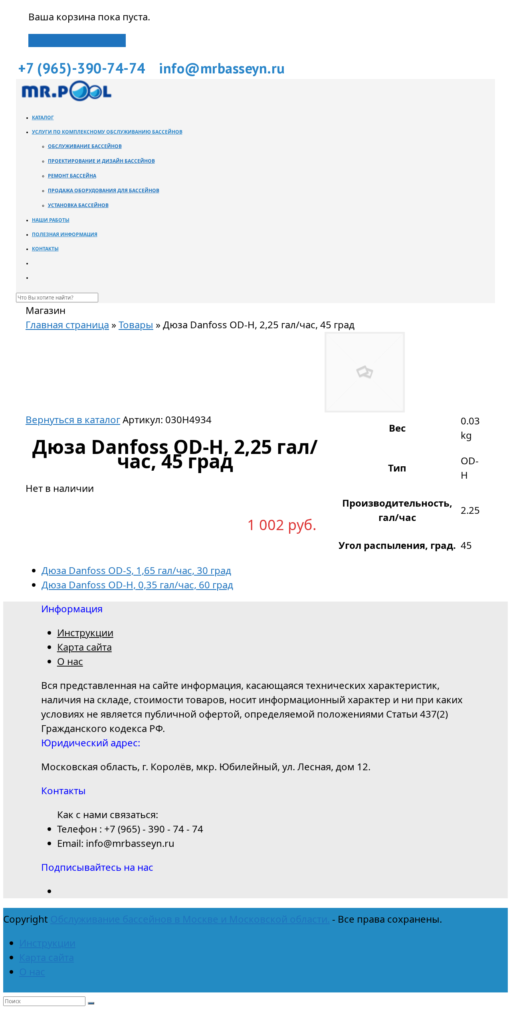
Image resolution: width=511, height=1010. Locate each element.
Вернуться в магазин (77, 40)
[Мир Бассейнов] (66, 99)
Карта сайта (84, 646)
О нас (70, 661)
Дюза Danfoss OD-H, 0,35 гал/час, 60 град (137, 584)
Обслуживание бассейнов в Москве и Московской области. (190, 918)
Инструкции (85, 632)
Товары (136, 324)
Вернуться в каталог (73, 419)
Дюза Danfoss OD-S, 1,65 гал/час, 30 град (136, 570)
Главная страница (67, 324)
